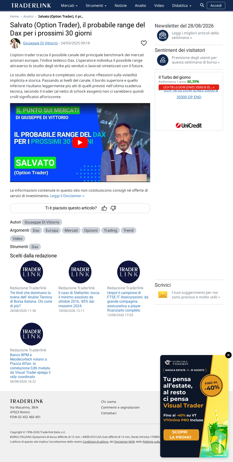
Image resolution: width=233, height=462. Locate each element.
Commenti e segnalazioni (120, 407)
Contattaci (108, 413)
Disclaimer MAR (124, 442)
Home (14, 16)
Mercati (67, 5)
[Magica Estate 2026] (194, 406)
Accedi (216, 5)
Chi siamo (108, 401)
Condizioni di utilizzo (95, 442)
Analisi (140, 5)
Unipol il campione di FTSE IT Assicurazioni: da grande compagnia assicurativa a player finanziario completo (127, 301)
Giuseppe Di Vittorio (40, 43)
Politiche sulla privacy (156, 442)
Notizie (121, 5)
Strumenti (94, 5)
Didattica (180, 5)
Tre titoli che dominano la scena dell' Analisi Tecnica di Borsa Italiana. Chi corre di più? (31, 299)
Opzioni (91, 230)
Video (159, 5)
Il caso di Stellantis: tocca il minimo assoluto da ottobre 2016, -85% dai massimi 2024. (78, 299)
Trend (129, 230)
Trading (110, 230)
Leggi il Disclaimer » (67, 195)
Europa (52, 230)
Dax (36, 230)
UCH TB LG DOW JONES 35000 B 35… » (188, 87)
